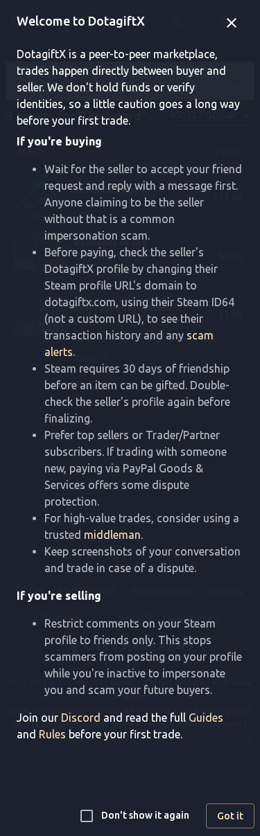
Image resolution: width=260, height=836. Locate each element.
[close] (231, 23)
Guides (206, 717)
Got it (230, 815)
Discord (81, 717)
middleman (112, 534)
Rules (52, 734)
